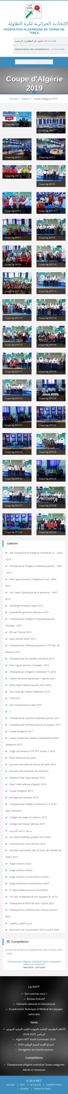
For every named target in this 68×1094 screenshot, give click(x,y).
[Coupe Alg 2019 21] (17, 417)
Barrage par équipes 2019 (23, 797)
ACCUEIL (10, 1084)
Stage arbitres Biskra (20, 870)
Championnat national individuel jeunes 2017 (34, 718)
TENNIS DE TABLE (42, 1088)
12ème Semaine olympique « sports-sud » (32, 678)
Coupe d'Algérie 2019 (21, 790)
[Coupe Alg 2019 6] (51, 203)
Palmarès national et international (36, 1004)
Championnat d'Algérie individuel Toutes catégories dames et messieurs (34, 962)
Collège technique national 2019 (27, 824)
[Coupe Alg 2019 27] (17, 497)
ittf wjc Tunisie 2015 (20, 632)
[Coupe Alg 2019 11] (17, 283)
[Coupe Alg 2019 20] (51, 390)
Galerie (26, 98)
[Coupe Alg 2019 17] (17, 363)
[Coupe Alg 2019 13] (17, 310)
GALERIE (24, 1088)
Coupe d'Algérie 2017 (21, 731)
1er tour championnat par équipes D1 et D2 (33, 896)
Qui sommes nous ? (36, 993)
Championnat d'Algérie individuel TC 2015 (32, 671)
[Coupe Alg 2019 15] (17, 337)
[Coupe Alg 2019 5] (17, 203)
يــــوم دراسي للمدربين (20, 830)
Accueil (14, 98)
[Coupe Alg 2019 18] (51, 363)
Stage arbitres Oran (20, 863)
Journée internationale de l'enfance (29, 771)
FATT (22, 1084)
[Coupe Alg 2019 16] (51, 337)
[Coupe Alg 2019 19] (17, 390)
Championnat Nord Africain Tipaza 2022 (31, 903)
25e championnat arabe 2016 (25, 704)
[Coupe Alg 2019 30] (51, 524)
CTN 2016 (14, 698)
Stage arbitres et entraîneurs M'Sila (29, 876)
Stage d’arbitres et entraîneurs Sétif (29, 883)
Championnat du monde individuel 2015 (31, 658)
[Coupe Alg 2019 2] (51, 149)
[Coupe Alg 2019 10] (51, 256)
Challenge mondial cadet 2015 (26, 605)
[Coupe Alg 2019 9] (17, 256)
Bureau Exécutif (36, 998)
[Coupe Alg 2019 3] (17, 172)
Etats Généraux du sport (22, 757)
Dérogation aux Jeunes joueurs (35, 1049)
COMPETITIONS (54, 1084)
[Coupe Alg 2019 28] (51, 497)
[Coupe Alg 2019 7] (17, 230)
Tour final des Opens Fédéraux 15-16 (29, 691)
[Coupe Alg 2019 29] (17, 524)
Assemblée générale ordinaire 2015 (29, 612)
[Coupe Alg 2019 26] (51, 471)
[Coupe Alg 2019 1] (17, 149)
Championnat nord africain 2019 (27, 843)
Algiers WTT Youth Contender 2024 (36, 1039)
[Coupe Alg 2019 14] (51, 310)
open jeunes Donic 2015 (22, 638)
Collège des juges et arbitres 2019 (28, 817)
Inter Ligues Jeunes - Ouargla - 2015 (29, 665)
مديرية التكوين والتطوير (20, 923)
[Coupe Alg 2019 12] (51, 283)
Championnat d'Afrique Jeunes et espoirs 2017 (35, 724)
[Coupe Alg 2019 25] (17, 471)
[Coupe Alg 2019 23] (17, 444)
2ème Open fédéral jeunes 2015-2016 (30, 685)
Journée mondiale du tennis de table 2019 (32, 764)
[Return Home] (34, 11)
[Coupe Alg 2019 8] (51, 230)
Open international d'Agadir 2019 (27, 784)
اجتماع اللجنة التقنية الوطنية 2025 (36, 1044)
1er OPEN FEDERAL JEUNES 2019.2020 (30, 837)
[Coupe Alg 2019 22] (51, 417)
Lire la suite (49, 40)
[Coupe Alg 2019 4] (51, 176)
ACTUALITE (35, 1084)
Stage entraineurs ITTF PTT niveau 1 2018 (32, 751)
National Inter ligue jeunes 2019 (27, 777)
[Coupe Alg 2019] (17, 119)
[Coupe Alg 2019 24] (51, 444)
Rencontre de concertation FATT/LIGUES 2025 (34, 929)
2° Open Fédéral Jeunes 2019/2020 (28, 890)
